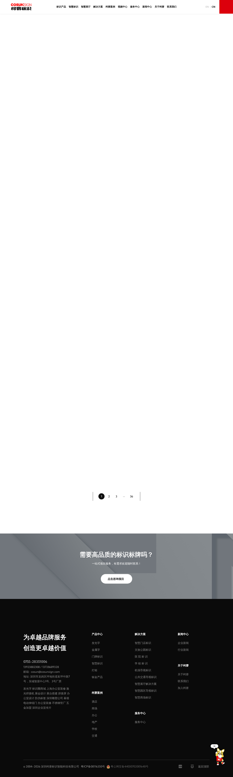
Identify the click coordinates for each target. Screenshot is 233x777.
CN (213, 6)
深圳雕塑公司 (55, 698)
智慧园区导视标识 (146, 690)
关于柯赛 (159, 6)
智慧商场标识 (143, 697)
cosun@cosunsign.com (45, 671)
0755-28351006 (35, 661)
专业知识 (113, 62)
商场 (94, 708)
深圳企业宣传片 (41, 707)
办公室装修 (44, 703)
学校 (94, 728)
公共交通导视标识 (146, 677)
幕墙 (66, 698)
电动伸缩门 (30, 703)
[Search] (226, 7)
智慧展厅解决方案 (146, 683)
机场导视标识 (143, 670)
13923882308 (31, 667)
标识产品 (61, 6)
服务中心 (135, 6)
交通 (94, 735)
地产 (94, 722)
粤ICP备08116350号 (93, 766)
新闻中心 (147, 6)
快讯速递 (94, 62)
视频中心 (122, 6)
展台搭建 (52, 693)
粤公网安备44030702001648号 (129, 766)
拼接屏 (62, 693)
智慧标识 (73, 6)
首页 (110, 36)
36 (131, 496)
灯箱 (94, 670)
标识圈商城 (39, 688)
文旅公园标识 (143, 649)
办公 (94, 715)
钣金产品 (97, 677)
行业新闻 (152, 62)
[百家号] (192, 766)
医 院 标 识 (141, 656)
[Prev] (87, 496)
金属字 (96, 649)
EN (207, 6)
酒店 (94, 701)
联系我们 (172, 6)
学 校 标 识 (141, 663)
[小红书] (180, 766)
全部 (78, 62)
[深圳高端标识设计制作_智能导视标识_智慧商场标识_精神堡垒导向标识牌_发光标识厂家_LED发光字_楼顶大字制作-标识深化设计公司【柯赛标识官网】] (21, 6)
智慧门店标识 (143, 643)
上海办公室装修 (56, 688)
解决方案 (98, 6)
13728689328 (50, 667)
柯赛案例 (110, 6)
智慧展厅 (86, 6)
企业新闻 (132, 62)
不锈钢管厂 (59, 703)
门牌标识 (97, 656)
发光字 (27, 688)
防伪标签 (40, 698)
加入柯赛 (183, 688)
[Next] (146, 496)
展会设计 (40, 693)
